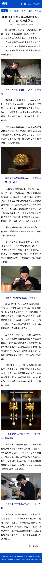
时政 (30, 11)
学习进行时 (14, 11)
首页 (4, 11)
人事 (36, 11)
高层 (23, 11)
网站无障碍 (36, 4)
